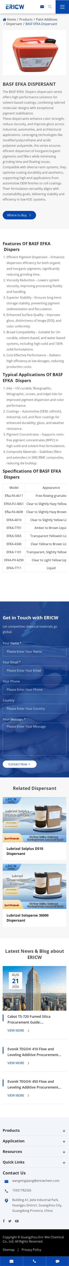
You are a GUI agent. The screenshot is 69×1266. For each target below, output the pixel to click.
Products (26, 19)
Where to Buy (19, 215)
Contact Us (14, 1173)
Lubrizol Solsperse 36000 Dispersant (27, 918)
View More (18, 1030)
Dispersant (14, 24)
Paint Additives (47, 19)
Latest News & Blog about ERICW (34, 954)
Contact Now (19, 764)
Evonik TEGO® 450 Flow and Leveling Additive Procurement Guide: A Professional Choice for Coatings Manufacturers (34, 1084)
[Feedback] (57, 1261)
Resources (12, 1151)
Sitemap (9, 1250)
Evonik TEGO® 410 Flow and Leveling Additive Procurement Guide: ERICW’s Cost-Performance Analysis (32, 1052)
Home (11, 19)
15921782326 (21, 1190)
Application (14, 1141)
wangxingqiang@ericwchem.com (35, 1181)
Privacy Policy (31, 1250)
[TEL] (34, 1261)
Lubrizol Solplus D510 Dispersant (25, 851)
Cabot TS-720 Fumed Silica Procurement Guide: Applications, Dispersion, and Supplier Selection (31, 1019)
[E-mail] (11, 1261)
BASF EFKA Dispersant (41, 24)
